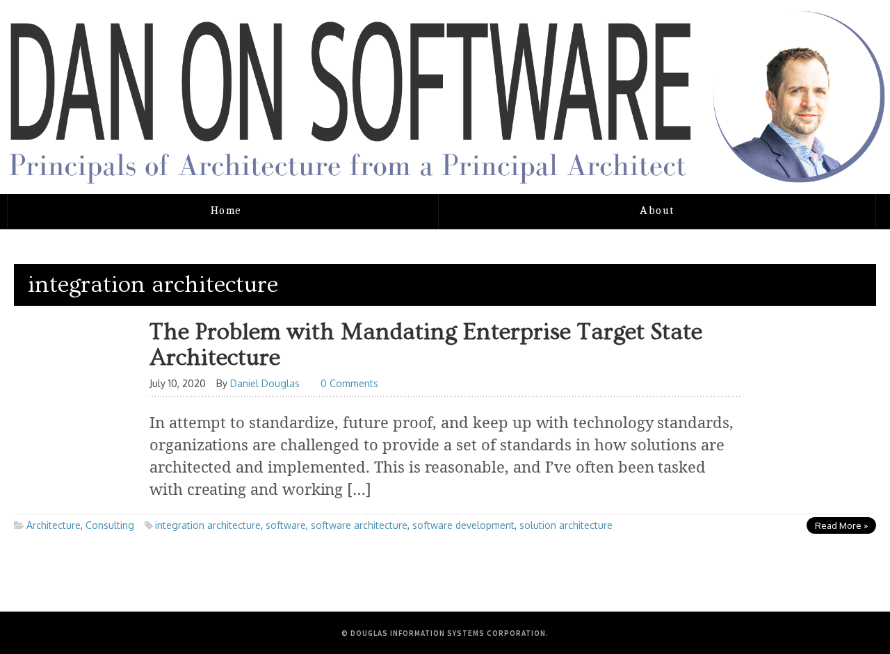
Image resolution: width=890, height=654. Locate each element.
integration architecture (208, 525)
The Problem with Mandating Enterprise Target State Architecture (425, 345)
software (286, 525)
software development (463, 525)
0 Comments (349, 383)
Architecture (53, 525)
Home (226, 211)
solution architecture (566, 525)
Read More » (841, 525)
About (657, 211)
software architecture (359, 525)
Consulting (110, 525)
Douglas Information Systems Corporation (448, 633)
